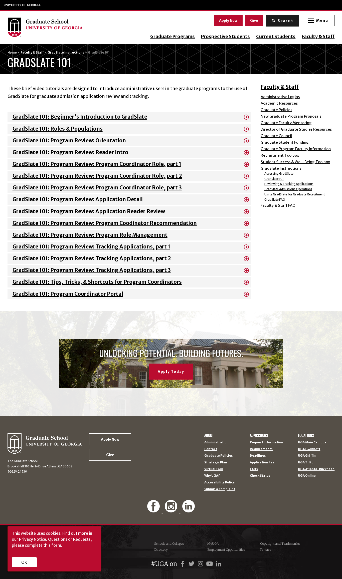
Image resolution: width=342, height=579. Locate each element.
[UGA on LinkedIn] (218, 564)
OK (24, 562)
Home (12, 52)
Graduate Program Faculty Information (296, 148)
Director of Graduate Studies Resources (296, 129)
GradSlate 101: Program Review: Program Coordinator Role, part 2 (97, 176)
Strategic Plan (215, 462)
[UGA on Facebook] (183, 564)
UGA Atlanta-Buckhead (316, 469)
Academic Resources (279, 103)
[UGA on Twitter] (192, 564)
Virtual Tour (213, 469)
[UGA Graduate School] (54, 27)
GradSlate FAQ (274, 199)
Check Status (260, 475)
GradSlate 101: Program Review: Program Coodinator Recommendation (105, 223)
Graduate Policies (276, 109)
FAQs (254, 469)
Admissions (259, 435)
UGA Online (307, 475)
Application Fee (262, 462)
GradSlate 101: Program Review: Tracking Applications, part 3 (92, 270)
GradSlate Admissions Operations (288, 189)
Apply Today (171, 371)
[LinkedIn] (188, 509)
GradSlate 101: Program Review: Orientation (69, 140)
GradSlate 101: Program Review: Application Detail (78, 199)
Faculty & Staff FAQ (278, 205)
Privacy (265, 549)
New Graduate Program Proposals (291, 116)
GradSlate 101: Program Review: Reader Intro (70, 152)
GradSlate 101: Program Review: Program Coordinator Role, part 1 (97, 164)
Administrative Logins (280, 96)
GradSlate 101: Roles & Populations (58, 129)
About (209, 435)
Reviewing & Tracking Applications (288, 184)
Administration (216, 442)
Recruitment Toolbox (280, 155)
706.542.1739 (17, 471)
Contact (210, 449)
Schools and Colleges (169, 543)
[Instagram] (172, 509)
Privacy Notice (32, 539)
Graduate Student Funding (285, 142)
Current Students (275, 36)
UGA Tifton (306, 462)
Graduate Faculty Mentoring (286, 122)
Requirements (261, 449)
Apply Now (228, 20)
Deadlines (258, 455)
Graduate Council (276, 135)
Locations (306, 435)
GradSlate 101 (274, 179)
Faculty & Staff (318, 36)
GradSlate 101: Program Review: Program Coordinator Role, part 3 (97, 187)
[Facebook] (154, 509)
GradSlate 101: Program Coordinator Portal (68, 294)
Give (254, 20)
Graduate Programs (172, 36)
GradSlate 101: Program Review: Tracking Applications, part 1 (91, 246)
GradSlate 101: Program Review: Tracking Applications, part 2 (92, 258)
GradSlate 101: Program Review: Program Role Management (90, 235)
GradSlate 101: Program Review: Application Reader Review (89, 211)
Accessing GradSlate (278, 173)
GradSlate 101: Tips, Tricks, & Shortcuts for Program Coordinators (97, 282)
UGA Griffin (307, 455)
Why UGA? (212, 475)
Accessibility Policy (219, 482)
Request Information (266, 442)
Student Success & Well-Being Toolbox (295, 161)
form (56, 545)
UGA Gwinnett (309, 449)
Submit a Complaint (219, 489)
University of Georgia (22, 5)
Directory (161, 549)
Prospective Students (225, 36)
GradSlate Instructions (66, 52)
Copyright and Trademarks (280, 543)
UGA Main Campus (312, 442)
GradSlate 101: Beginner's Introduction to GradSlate (80, 117)
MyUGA (213, 543)
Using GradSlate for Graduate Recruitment (294, 194)
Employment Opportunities (226, 549)
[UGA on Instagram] (201, 564)
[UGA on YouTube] (210, 564)
